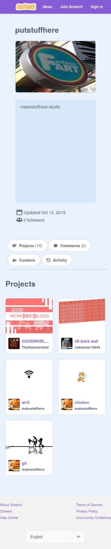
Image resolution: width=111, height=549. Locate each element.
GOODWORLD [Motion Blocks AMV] (35, 341)
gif (24, 463)
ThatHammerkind (35, 347)
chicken (82, 402)
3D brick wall (86, 341)
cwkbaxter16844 (87, 347)
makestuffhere (33, 408)
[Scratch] (26, 6)
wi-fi (26, 402)
